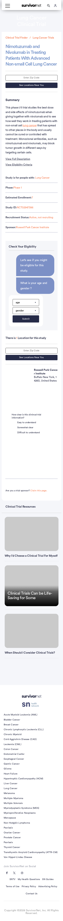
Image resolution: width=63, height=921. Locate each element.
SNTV (13, 879)
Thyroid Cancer (12, 847)
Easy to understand (26, 422)
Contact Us (31, 894)
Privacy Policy (29, 886)
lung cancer (30, 125)
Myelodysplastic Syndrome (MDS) (21, 808)
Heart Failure (11, 774)
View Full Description (17, 159)
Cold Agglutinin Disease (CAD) (20, 739)
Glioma (7, 769)
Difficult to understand (28, 432)
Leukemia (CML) (12, 744)
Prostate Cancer (12, 837)
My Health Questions (29, 879)
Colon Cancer (11, 749)
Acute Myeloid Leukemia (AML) (20, 715)
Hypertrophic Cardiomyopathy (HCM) (23, 779)
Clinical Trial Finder (16, 37)
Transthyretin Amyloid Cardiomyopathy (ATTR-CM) (31, 852)
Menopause (10, 818)
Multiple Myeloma (13, 798)
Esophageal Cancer (14, 759)
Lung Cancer (42, 177)
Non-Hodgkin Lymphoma (17, 823)
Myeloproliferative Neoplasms (20, 813)
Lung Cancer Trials (43, 37)
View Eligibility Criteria (18, 164)
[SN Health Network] (31, 704)
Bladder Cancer (12, 720)
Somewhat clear (25, 427)
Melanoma (9, 793)
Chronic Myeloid (12, 734)
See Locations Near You (31, 85)
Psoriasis (8, 828)
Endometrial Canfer (14, 754)
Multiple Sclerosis (13, 803)
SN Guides (47, 879)
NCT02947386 (25, 207)
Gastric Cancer (12, 764)
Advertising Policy (47, 886)
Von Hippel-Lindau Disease (18, 857)
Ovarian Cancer (12, 833)
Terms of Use (12, 886)
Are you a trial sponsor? (26, 491)
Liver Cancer (10, 783)
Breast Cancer (11, 725)
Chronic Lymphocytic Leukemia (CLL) (24, 729)
